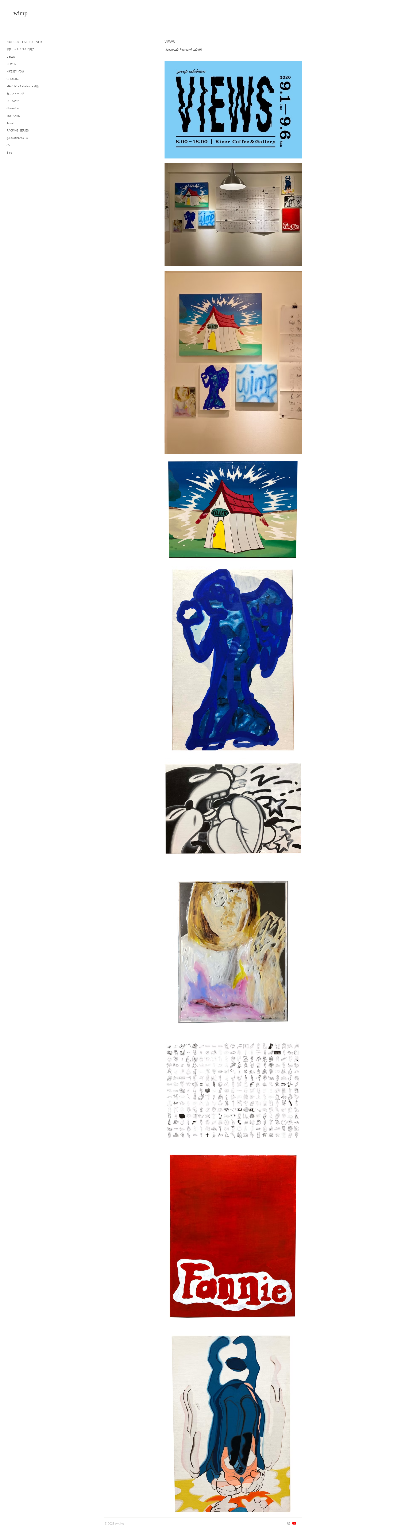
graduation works (17, 138)
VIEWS (11, 56)
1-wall (10, 123)
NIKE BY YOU (15, 71)
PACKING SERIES (18, 130)
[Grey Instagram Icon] (289, 1523)
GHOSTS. (13, 79)
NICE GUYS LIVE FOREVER (24, 42)
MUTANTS (13, 115)
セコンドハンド (15, 93)
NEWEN (11, 64)
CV (8, 145)
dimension (13, 108)
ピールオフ (13, 101)
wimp (21, 13)
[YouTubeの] (294, 1523)
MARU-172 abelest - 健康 (23, 86)
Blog (9, 152)
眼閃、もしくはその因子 (20, 49)
